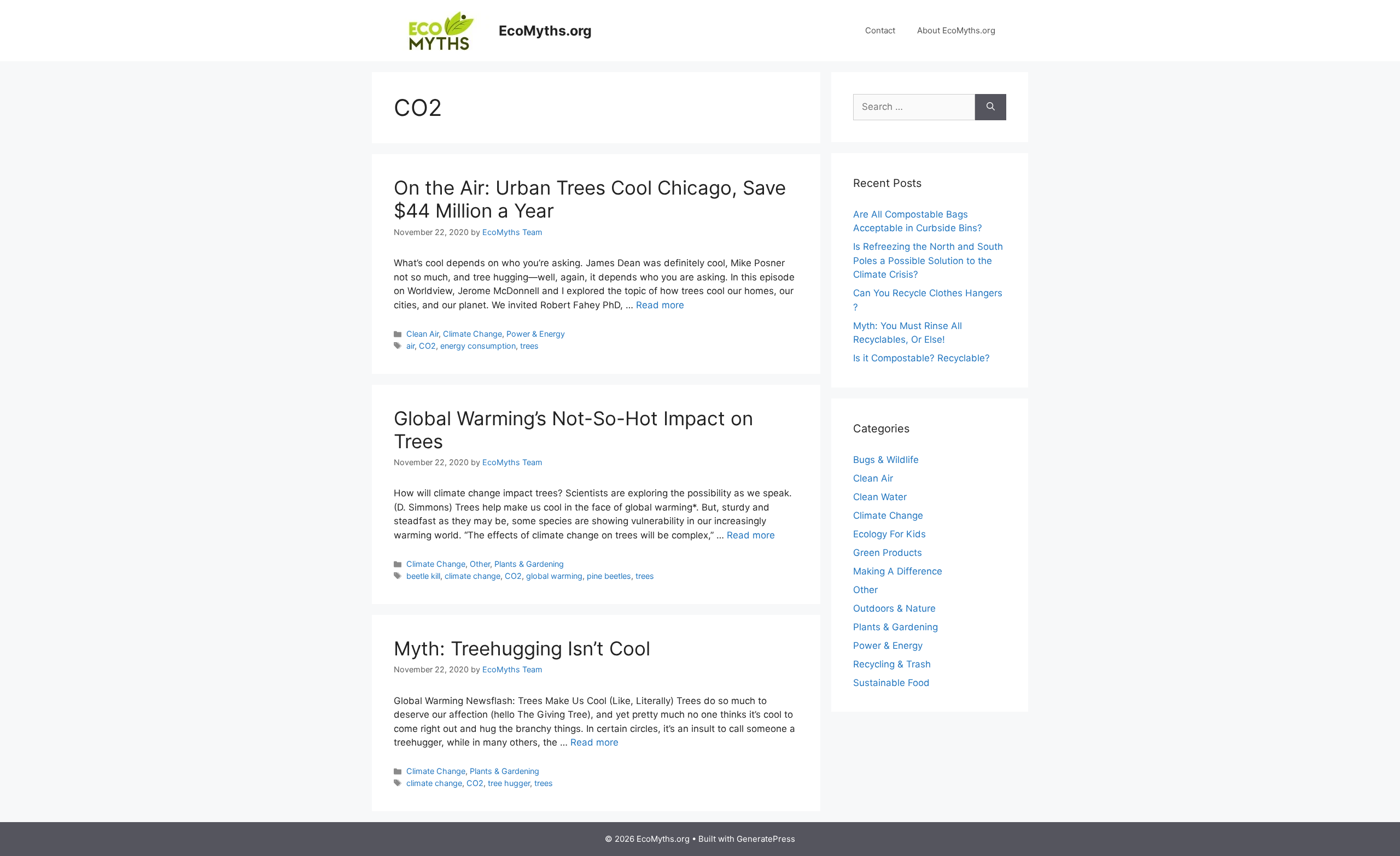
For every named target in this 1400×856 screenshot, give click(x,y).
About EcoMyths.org (956, 30)
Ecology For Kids (889, 534)
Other (480, 563)
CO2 (427, 345)
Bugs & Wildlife (886, 459)
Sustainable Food (891, 682)
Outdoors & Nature (894, 608)
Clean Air (422, 333)
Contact (880, 30)
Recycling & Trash (892, 664)
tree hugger (509, 783)
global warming (554, 576)
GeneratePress (766, 839)
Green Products (887, 552)
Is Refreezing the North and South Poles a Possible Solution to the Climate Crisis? (928, 260)
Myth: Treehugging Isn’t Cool (522, 648)
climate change (472, 576)
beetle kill (423, 576)
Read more (660, 305)
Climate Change (472, 333)
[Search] (990, 107)
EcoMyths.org (545, 30)
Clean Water (880, 496)
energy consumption (478, 345)
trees (529, 345)
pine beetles (609, 576)
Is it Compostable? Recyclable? (921, 358)
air (410, 345)
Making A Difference (897, 571)
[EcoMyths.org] (441, 30)
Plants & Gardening (529, 563)
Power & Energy (535, 333)
